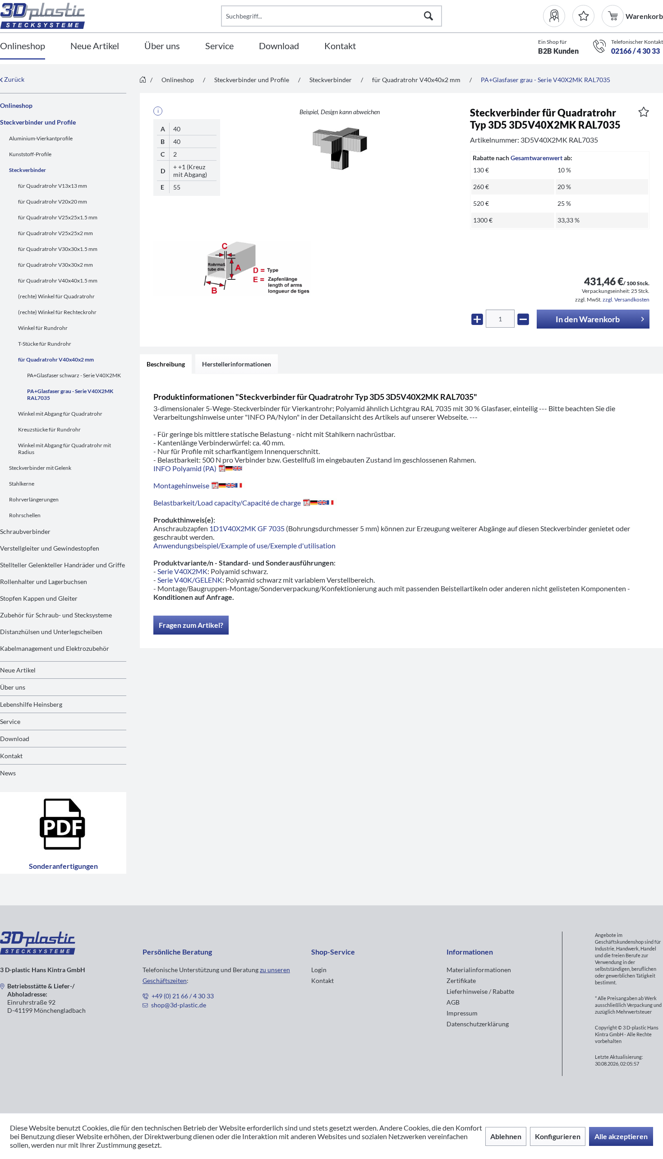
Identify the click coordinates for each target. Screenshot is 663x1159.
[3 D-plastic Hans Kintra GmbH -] (37, 951)
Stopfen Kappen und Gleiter (39, 598)
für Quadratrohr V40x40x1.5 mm (57, 280)
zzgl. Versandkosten (626, 299)
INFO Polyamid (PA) (184, 468)
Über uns (12, 687)
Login (319, 970)
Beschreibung (166, 364)
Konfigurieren (557, 1136)
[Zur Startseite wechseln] (143, 80)
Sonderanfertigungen (63, 866)
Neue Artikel (18, 670)
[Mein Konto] (557, 16)
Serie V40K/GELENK (189, 579)
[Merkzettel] (583, 16)
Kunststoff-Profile (30, 154)
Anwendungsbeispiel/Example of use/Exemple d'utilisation (244, 545)
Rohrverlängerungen (34, 499)
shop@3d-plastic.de (178, 1005)
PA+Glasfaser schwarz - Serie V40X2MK (74, 375)
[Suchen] (428, 16)
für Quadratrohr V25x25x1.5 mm (57, 217)
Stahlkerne (21, 483)
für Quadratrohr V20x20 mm (52, 201)
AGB (453, 1002)
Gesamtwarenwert (536, 158)
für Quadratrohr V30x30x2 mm (55, 264)
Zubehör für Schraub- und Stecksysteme (56, 615)
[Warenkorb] (614, 16)
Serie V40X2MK (182, 571)
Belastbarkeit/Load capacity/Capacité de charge (227, 502)
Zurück (13, 79)
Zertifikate (461, 980)
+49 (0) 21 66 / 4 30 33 (183, 996)
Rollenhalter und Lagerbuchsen (43, 581)
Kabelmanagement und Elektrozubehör (54, 648)
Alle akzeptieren (621, 1136)
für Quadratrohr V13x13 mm (52, 185)
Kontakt (11, 756)
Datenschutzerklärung (478, 1024)
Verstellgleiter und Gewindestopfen (49, 548)
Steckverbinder (27, 170)
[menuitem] (557, 16)
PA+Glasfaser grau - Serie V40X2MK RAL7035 (70, 394)
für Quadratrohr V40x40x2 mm (56, 359)
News (8, 773)
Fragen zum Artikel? (191, 625)
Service (10, 721)
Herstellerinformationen (236, 364)
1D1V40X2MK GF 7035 (247, 528)
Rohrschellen (25, 515)
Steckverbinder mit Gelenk (40, 467)
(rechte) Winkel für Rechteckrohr (57, 312)
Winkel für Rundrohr (43, 328)
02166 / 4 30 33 (635, 50)
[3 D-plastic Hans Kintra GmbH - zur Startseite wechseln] (110, 16)
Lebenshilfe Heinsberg (31, 704)
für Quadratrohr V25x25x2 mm (55, 233)
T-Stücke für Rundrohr (44, 343)
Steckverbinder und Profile (38, 122)
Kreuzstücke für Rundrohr (49, 429)
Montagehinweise (181, 485)
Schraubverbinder (25, 531)
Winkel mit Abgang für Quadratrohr (60, 413)
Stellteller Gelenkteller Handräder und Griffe (62, 565)
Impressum (462, 1013)
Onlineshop (16, 105)
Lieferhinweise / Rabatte (480, 991)
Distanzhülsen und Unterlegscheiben (51, 631)
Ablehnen (505, 1136)
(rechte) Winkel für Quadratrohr (56, 296)
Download (14, 738)
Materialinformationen (479, 970)
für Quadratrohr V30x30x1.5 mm (57, 249)
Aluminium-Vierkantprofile (41, 138)
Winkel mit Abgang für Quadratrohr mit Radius (64, 448)
